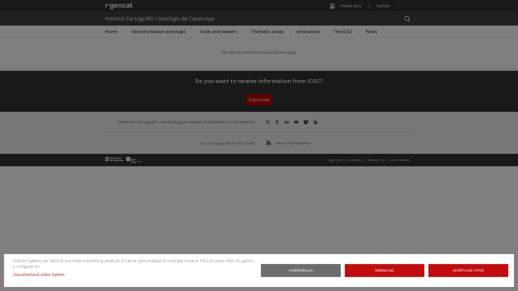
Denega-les (384, 270)
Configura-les (301, 270)
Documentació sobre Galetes (41, 274)
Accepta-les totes (468, 270)
